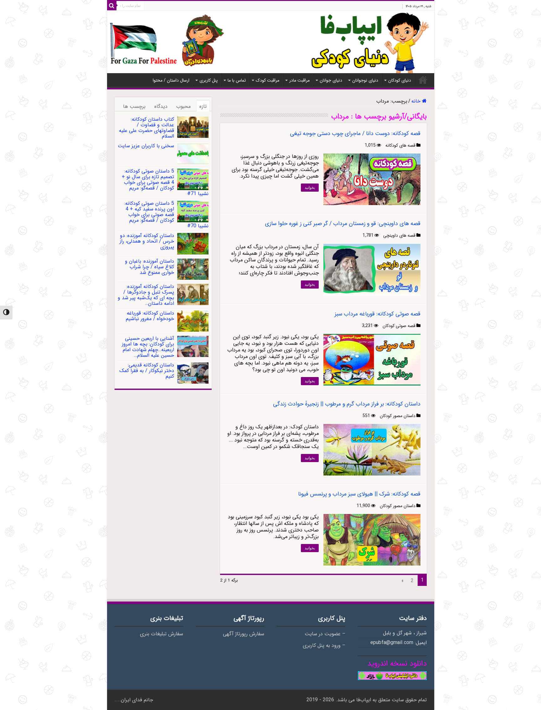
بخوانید (310, 187)
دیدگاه (160, 106)
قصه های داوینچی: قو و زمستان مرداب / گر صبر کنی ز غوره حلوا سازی (342, 223)
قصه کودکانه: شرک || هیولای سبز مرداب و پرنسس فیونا (359, 494)
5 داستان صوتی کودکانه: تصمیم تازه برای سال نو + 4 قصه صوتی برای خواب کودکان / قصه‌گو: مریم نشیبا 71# (165, 182)
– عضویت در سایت (325, 634)
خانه (423, 79)
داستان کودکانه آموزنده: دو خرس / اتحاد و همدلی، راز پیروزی (147, 241)
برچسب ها (134, 106)
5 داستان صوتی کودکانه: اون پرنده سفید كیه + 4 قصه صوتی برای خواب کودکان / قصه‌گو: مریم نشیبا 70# (166, 214)
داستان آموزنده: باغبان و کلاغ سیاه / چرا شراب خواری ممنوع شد (149, 266)
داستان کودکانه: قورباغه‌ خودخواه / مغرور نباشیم (150, 316)
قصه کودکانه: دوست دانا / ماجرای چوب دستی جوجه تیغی (355, 133)
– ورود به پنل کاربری (324, 646)
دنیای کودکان (399, 80)
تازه (203, 106)
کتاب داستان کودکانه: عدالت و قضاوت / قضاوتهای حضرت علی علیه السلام (146, 127)
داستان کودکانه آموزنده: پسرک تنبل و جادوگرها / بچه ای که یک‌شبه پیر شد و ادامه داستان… (146, 295)
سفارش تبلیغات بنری (161, 634)
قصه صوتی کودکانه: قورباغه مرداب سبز (377, 314)
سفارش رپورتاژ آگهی (243, 634)
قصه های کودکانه (400, 145)
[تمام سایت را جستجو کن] (111, 5)
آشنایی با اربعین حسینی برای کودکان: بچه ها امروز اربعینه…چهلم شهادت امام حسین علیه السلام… (148, 347)
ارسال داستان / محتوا (171, 80)
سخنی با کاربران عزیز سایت (146, 146)
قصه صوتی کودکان (399, 325)
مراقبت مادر (299, 80)
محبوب (183, 106)
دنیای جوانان (331, 80)
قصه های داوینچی (399, 235)
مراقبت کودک (267, 80)
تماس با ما (237, 80)
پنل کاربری (208, 80)
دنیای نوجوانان (365, 80)
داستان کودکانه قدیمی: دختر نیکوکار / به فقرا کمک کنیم (146, 370)
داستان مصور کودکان (397, 415)
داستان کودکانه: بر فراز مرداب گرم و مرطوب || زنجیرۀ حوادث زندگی (346, 404)
